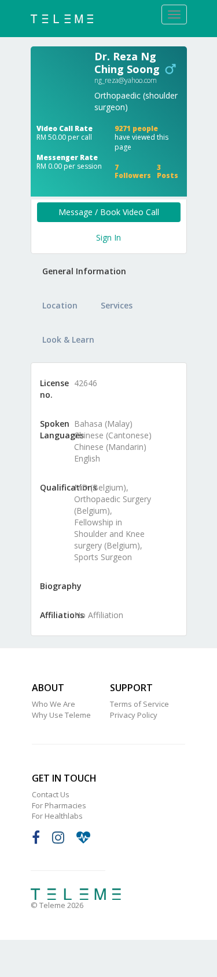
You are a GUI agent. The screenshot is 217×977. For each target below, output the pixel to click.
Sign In (108, 237)
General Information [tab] (84, 271)
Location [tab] (60, 305)
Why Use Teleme (61, 715)
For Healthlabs (57, 816)
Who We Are (53, 704)
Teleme (76, 894)
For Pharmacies (59, 805)
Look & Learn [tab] (68, 339)
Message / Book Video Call (108, 211)
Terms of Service (139, 704)
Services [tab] (117, 305)
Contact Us (50, 794)
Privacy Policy (133, 715)
